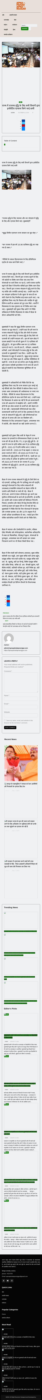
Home (4, 1314)
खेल (15, 20)
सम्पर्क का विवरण (8, 34)
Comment (8, 671)
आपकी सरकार (13, 15)
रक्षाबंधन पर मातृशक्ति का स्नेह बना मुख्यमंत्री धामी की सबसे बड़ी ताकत (19, 1357)
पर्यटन (5, 25)
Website (7, 712)
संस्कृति (6, 29)
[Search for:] (29, 25)
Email (6, 704)
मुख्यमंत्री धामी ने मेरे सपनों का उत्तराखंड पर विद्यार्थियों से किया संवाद (20, 931)
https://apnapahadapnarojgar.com (15, 650)
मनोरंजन (14, 25)
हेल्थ (14, 29)
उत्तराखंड (6, 20)
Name (6, 695)
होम (3, 15)
